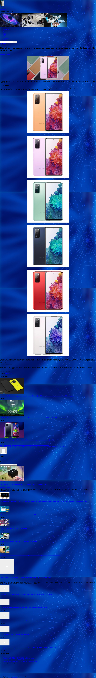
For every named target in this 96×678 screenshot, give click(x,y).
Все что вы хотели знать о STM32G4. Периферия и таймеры (18, 541)
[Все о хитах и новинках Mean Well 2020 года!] (4, 525)
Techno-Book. (3, 9)
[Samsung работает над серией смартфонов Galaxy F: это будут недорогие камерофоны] (12, 437)
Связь (4, 34)
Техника (5, 36)
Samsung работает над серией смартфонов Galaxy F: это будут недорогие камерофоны (26, 440)
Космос (4, 30)
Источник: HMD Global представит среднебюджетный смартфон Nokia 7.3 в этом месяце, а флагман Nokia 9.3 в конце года (37, 396)
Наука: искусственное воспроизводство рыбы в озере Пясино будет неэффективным (25, 577)
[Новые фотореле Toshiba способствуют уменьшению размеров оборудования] (12, 480)
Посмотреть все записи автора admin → (9, 459)
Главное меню (3, 43)
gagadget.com (8, 373)
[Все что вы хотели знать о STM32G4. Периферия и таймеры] (4, 538)
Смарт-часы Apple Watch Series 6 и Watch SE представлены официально (20, 661)
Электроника (6, 39)
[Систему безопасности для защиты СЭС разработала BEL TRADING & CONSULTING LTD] (4, 645)
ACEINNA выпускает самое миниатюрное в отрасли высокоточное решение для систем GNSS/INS (30, 555)
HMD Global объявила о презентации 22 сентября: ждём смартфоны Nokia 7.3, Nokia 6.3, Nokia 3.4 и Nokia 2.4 (33, 418)
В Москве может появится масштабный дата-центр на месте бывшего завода (23, 607)
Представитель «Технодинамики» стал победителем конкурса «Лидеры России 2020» (26, 594)
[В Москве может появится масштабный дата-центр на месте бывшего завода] (4, 604)
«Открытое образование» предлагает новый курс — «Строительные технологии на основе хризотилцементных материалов (38, 621)
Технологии (6, 38)
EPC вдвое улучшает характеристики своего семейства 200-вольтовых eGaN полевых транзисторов (30, 514)
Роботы (4, 33)
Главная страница (7, 29)
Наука (4, 31)
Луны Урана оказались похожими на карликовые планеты (17, 656)
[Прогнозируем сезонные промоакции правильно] (4, 631)
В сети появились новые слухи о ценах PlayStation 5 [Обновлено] (18, 658)
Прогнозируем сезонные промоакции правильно (15, 634)
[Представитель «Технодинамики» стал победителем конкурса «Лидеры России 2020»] (4, 591)
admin (8, 54)
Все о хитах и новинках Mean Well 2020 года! (13, 528)
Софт (4, 35)
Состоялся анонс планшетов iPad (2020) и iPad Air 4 (15, 659)
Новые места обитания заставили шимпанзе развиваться (16, 657)
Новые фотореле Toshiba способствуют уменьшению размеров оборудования (23, 484)
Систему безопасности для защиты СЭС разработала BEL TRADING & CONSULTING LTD (28, 648)
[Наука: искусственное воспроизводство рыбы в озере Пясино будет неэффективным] (7, 573)
